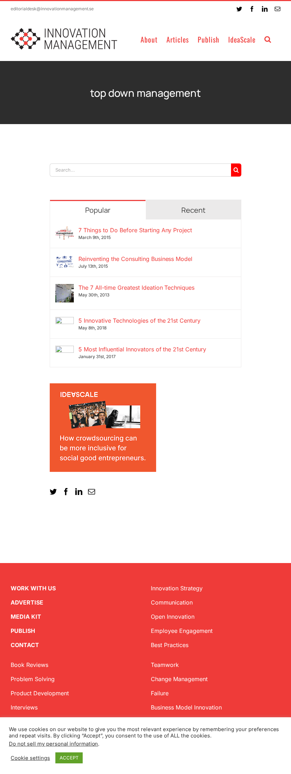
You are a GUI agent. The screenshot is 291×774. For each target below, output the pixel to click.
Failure (160, 693)
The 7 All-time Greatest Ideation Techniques (136, 287)
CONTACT (25, 644)
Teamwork (165, 664)
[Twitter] (53, 491)
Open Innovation (172, 616)
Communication (172, 602)
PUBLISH (23, 630)
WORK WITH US (33, 588)
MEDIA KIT (26, 616)
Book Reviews (29, 664)
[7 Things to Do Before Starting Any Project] (64, 230)
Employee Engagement (182, 630)
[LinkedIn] (78, 491)
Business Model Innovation (186, 707)
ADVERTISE (27, 602)
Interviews (24, 707)
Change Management (179, 679)
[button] (267, 39)
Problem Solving (33, 679)
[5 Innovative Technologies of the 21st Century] (64, 321)
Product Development (40, 693)
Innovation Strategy (177, 588)
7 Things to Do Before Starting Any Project (135, 230)
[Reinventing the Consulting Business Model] (64, 259)
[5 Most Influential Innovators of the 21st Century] (64, 349)
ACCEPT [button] (69, 758)
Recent (193, 210)
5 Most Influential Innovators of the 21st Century (142, 349)
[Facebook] (66, 491)
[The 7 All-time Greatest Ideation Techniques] (64, 288)
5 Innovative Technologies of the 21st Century (139, 320)
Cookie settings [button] (30, 758)
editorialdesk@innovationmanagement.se (52, 8)
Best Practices (169, 644)
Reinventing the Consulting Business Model (135, 258)
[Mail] (91, 491)
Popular (97, 210)
